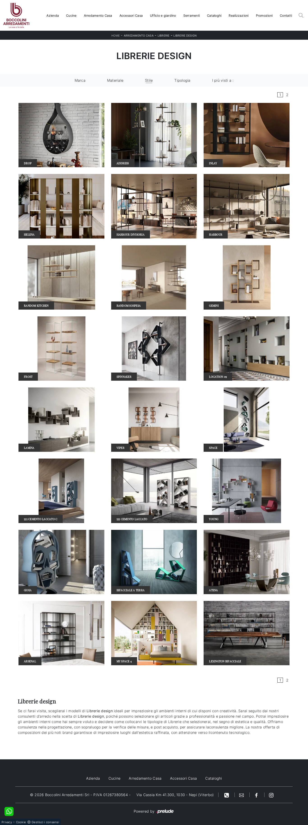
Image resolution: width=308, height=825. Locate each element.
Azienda (52, 15)
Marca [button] (80, 80)
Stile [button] (149, 80)
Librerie (164, 35)
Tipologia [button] (182, 80)
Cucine (71, 15)
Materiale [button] (115, 80)
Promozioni (264, 15)
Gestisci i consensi (45, 822)
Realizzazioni (238, 15)
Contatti (286, 15)
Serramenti (191, 15)
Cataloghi (214, 15)
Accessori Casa (131, 15)
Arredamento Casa (98, 15)
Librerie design (185, 35)
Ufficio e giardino (163, 15)
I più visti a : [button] (223, 80)
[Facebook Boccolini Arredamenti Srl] (257, 795)
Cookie (21, 822)
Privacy (7, 822)
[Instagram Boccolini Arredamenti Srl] (271, 795)
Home (115, 35)
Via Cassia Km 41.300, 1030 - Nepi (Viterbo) (175, 795)
